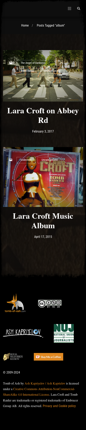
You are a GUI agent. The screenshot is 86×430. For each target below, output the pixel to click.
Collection (26, 160)
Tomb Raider (27, 71)
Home (25, 25)
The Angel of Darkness (33, 63)
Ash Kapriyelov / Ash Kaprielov (45, 383)
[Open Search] (78, 8)
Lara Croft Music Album (43, 220)
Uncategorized (52, 71)
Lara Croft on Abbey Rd (43, 115)
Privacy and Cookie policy (59, 406)
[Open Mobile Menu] (69, 8)
